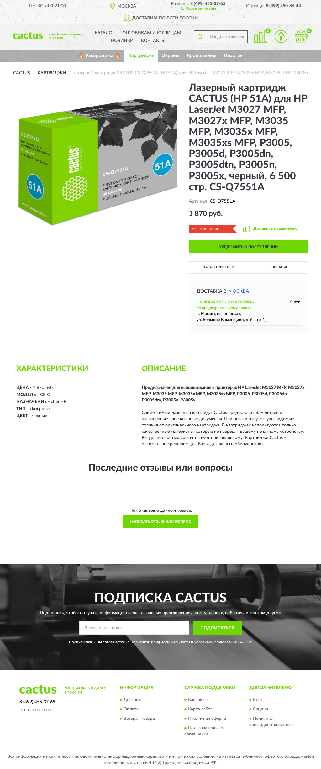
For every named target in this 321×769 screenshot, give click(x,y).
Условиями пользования (215, 642)
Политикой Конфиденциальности (160, 642)
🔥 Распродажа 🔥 (99, 55)
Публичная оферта (207, 719)
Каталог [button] (105, 33)
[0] (301, 36)
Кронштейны (201, 55)
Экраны (170, 55)
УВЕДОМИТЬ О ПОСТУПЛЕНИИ (248, 247)
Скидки (260, 709)
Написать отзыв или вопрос (160, 521)
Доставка (133, 700)
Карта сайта (200, 709)
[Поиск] (200, 36)
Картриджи (141, 55)
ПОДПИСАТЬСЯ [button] (217, 628)
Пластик (233, 55)
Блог (258, 700)
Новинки (122, 41)
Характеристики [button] (218, 267)
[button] (198, 8)
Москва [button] (238, 291)
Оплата (131, 709)
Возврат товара (139, 719)
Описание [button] (278, 267)
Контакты (153, 41)
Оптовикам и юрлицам (151, 33)
